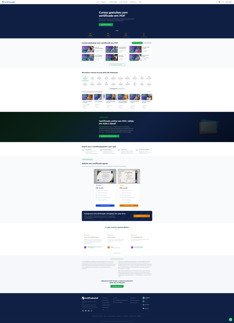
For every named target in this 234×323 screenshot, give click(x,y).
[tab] (85, 78)
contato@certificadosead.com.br (121, 300)
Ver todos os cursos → (117, 64)
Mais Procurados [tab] (137, 42)
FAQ (103, 309)
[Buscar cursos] (217, 2)
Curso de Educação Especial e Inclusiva (141, 247)
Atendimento (133, 2)
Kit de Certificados (123, 2)
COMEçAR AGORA (117, 286)
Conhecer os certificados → (109, 136)
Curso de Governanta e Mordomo (117, 247)
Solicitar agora (105, 205)
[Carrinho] (219, 2)
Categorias (103, 2)
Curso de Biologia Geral (92, 247)
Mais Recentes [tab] (147, 42)
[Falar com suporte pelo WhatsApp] (230, 319)
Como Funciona (105, 307)
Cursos (97, 2)
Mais (140, 2)
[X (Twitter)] (91, 311)
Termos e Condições (134, 302)
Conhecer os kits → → (141, 216)
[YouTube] (86, 311)
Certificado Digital (113, 2)
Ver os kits (104, 24)
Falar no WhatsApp (118, 302)
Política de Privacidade (134, 300)
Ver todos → (149, 91)
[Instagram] (83, 311)
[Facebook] (89, 311)
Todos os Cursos (105, 300)
